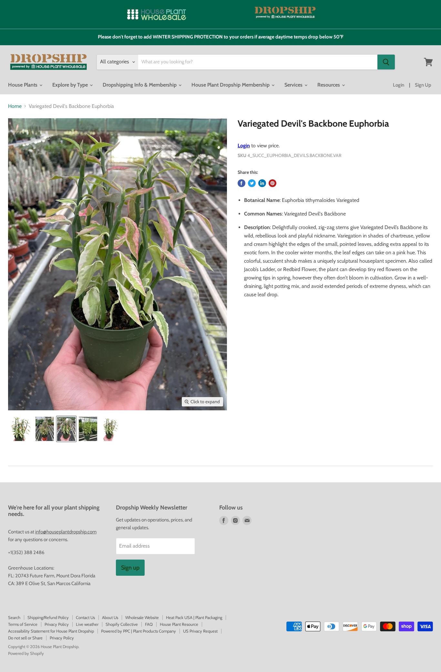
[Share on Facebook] (241, 183)
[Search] (386, 62)
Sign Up (423, 85)
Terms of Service (22, 624)
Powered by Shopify (26, 653)
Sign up (130, 567)
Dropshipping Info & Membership (140, 85)
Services (294, 85)
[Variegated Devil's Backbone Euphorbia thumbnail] (20, 429)
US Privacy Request (200, 631)
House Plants (23, 85)
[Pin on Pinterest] (272, 183)
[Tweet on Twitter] (252, 183)
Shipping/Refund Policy (48, 617)
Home (15, 106)
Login (398, 85)
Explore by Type (70, 85)
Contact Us (85, 617)
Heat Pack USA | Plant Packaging (194, 617)
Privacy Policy (57, 624)
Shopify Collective (122, 624)
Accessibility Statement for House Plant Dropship (51, 631)
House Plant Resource (179, 624)
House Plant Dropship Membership (231, 85)
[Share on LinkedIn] (262, 183)
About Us (110, 617)
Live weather (87, 624)
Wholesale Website (142, 617)
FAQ (149, 624)
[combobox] (257, 62)
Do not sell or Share (25, 637)
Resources (329, 85)
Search (14, 617)
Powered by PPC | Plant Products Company (138, 631)
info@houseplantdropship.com (66, 532)
